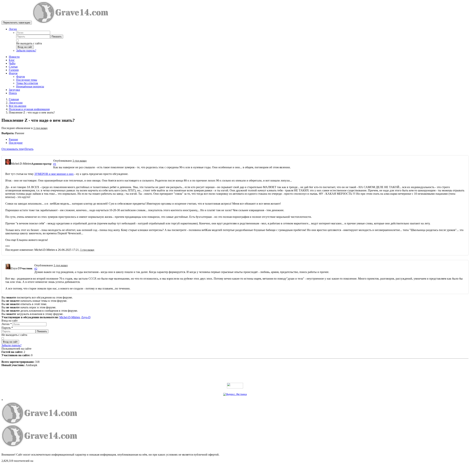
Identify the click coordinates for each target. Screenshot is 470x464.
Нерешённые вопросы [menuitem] (30, 86)
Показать (57, 36)
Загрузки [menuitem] (14, 89)
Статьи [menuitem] (13, 66)
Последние (16, 142)
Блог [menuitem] (12, 60)
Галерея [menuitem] (14, 69)
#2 (35, 268)
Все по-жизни (17, 105)
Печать (29, 149)
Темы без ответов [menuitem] (27, 83)
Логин (13, 29)
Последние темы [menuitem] (26, 79)
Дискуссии (16, 102)
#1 (54, 164)
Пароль (7, 327)
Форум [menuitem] (20, 76)
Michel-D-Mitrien (69, 317)
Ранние (13, 139)
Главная (14, 99)
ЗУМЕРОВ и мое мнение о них (54, 173)
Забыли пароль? (26, 50)
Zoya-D (86, 317)
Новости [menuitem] (14, 56)
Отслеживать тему (13, 149)
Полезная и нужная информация (29, 109)
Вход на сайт (25, 47)
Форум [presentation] (13, 73)
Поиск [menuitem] (13, 93)
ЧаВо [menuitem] (12, 63)
